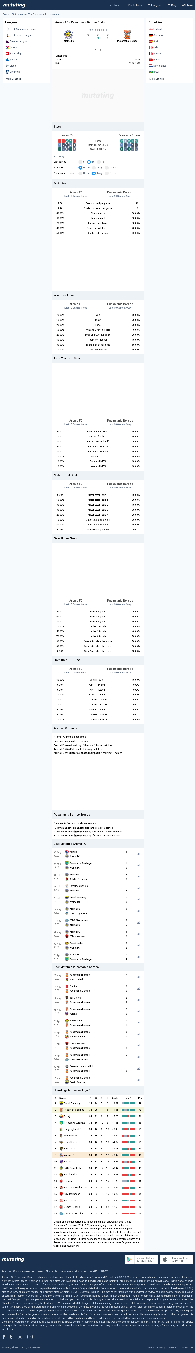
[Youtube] (31, 1337)
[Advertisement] (98, 95)
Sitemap (172, 1347)
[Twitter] (14, 1337)
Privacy (161, 1347)
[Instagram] (23, 1337)
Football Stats (10, 14)
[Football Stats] (14, 5)
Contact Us (187, 1347)
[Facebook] (6, 1337)
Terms (150, 1347)
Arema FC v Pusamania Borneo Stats (39, 14)
